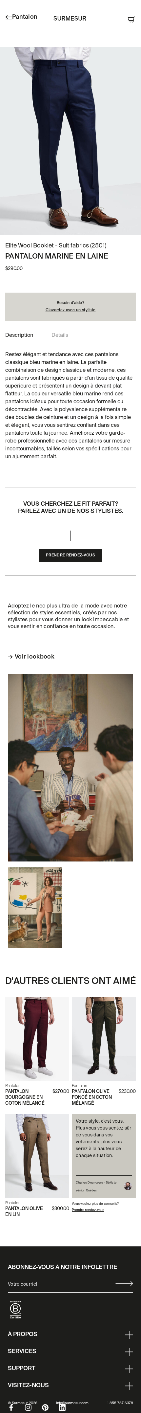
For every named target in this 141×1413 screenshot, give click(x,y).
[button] (19, 335)
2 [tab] (70, 225)
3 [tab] (77, 225)
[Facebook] (16, 1407)
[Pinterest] (50, 1407)
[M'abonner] (124, 1283)
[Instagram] (33, 1407)
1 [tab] (64, 225)
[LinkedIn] (67, 1407)
